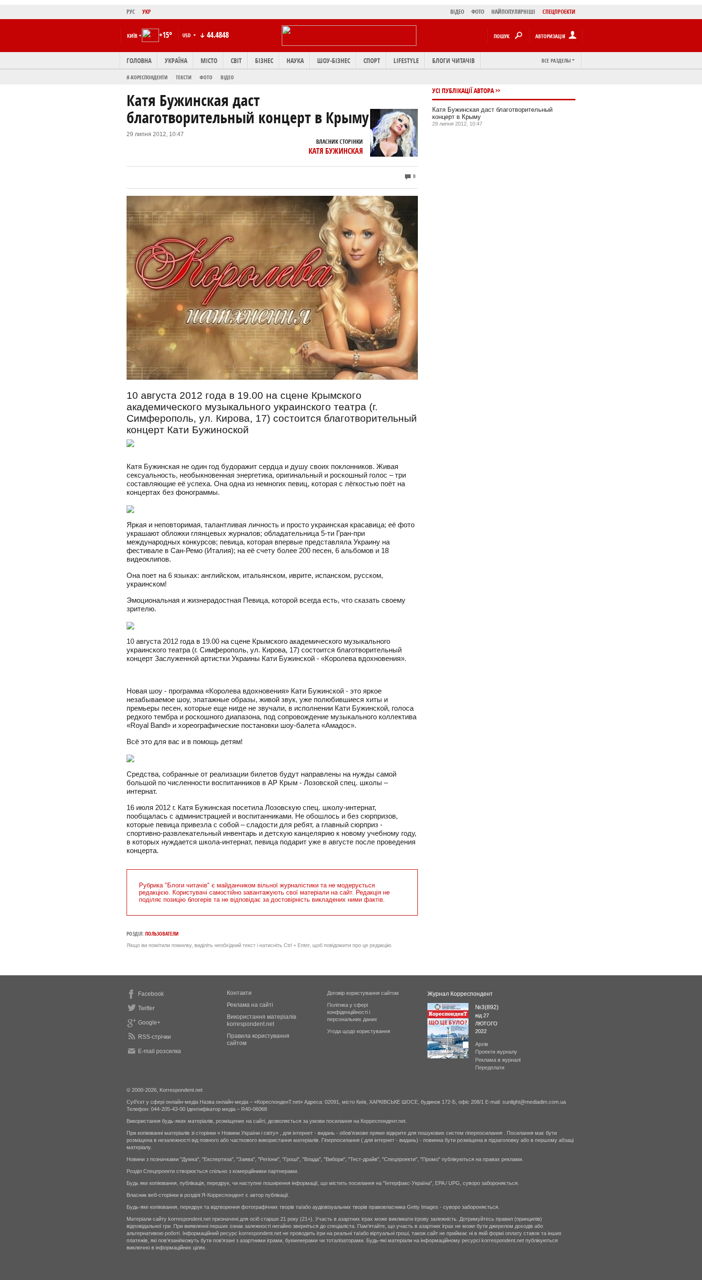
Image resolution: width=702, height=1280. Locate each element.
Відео (227, 77)
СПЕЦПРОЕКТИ (558, 12)
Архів (481, 1044)
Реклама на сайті (250, 1005)
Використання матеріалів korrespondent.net (261, 1020)
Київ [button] (132, 35)
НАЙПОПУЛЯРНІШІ (513, 12)
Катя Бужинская (335, 151)
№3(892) (487, 1007)
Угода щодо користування (358, 1031)
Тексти (183, 77)
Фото (206, 77)
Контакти (239, 993)
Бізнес (264, 60)
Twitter (146, 1008)
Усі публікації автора (463, 90)
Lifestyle (406, 60)
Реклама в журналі (498, 1060)
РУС (131, 12)
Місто (209, 60)
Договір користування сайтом (363, 993)
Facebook (151, 994)
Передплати (489, 1067)
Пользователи (162, 933)
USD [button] (187, 35)
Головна (139, 60)
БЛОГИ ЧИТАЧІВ (453, 60)
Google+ (149, 1022)
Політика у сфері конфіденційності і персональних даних (352, 1012)
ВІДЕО (457, 12)
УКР (146, 12)
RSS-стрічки (154, 1037)
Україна (176, 60)
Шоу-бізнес (333, 60)
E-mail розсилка (159, 1051)
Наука (295, 60)
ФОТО (477, 12)
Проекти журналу (496, 1052)
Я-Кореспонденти (147, 77)
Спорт (371, 60)
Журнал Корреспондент (460, 994)
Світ (236, 60)
